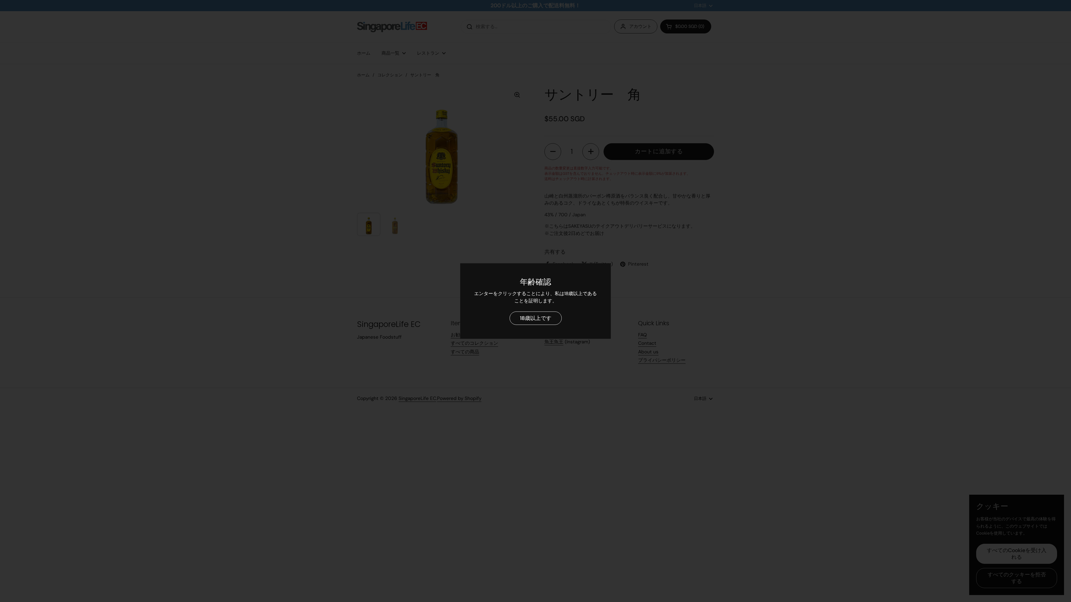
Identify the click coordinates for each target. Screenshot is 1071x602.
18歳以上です (535, 317)
